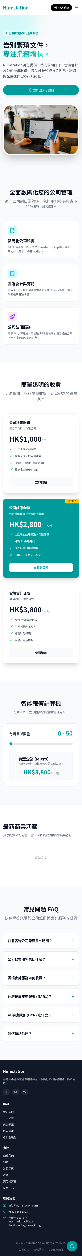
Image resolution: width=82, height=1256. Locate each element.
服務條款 (39, 1249)
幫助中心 (8, 1188)
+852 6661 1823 (18, 1211)
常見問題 (8, 1168)
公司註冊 (8, 1111)
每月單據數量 (19, 733)
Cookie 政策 (56, 1249)
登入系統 (63, 7)
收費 (5, 1175)
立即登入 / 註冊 (43, 90)
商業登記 (8, 1124)
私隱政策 (23, 1249)
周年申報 (8, 1131)
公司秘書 (8, 1118)
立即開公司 (41, 567)
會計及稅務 (9, 1137)
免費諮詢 (41, 652)
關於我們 (8, 1155)
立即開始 (41, 482)
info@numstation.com (23, 1205)
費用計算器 (9, 1181)
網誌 (5, 1162)
